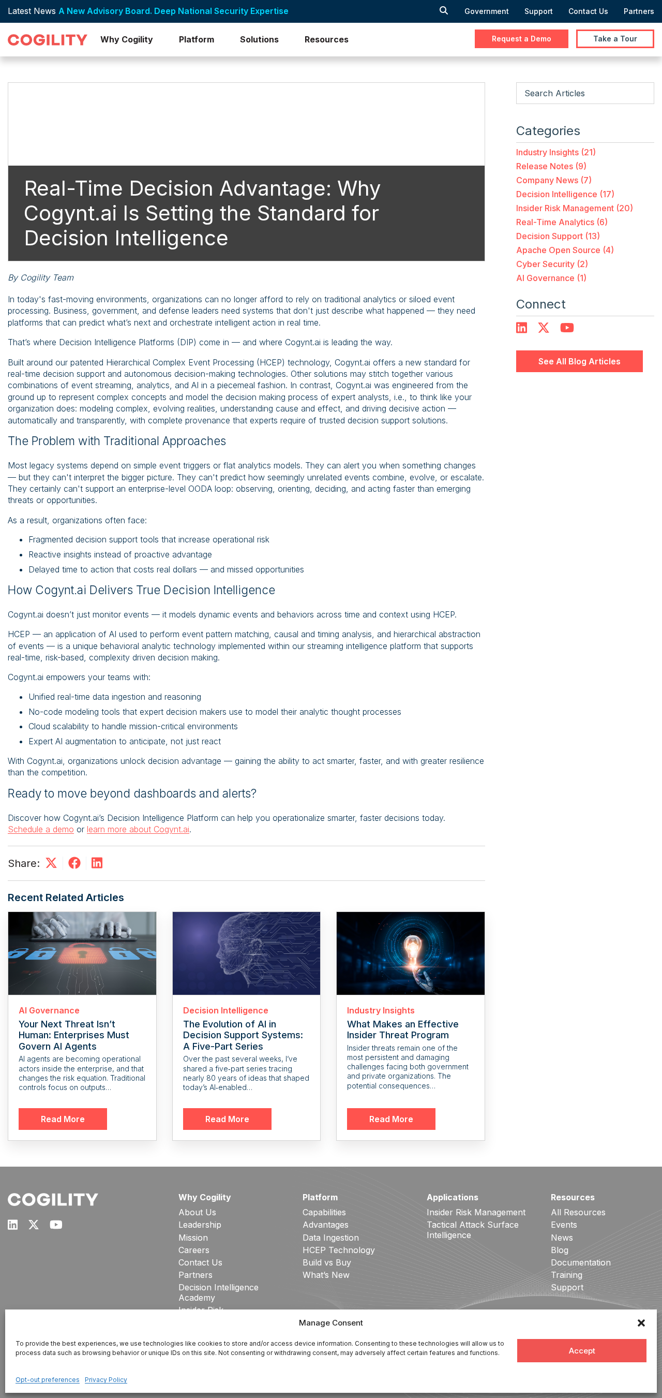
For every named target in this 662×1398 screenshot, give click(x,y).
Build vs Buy (327, 1263)
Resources (327, 39)
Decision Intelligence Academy (218, 1292)
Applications (452, 1197)
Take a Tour (615, 38)
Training (566, 1275)
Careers (193, 1250)
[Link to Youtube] (567, 328)
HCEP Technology (339, 1250)
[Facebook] (74, 866)
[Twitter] (51, 866)
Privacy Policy (106, 1380)
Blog (559, 1250)
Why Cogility (126, 39)
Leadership (199, 1225)
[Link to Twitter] (543, 328)
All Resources (578, 1212)
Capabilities (324, 1212)
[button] (641, 1323)
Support (538, 11)
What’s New (326, 1275)
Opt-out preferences (48, 1380)
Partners (639, 11)
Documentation (581, 1263)
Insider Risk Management (476, 1212)
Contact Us (588, 11)
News (562, 1238)
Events (564, 1225)
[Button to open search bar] (444, 11)
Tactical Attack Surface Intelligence (473, 1230)
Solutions (259, 39)
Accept (582, 1351)
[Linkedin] (97, 866)
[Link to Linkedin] (13, 1225)
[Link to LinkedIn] (521, 328)
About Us (197, 1212)
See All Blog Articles (579, 361)
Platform (196, 39)
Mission (193, 1238)
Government (486, 11)
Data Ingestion (331, 1238)
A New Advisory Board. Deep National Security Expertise (173, 11)
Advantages (326, 1225)
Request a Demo (521, 38)
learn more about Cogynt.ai (138, 829)
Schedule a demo (41, 829)
